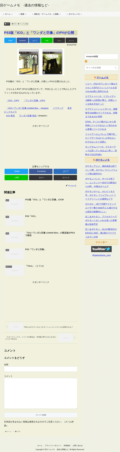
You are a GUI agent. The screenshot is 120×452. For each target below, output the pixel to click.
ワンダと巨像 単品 (27, 116)
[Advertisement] (40, 144)
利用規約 (67, 445)
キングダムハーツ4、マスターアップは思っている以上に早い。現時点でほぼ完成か (101, 151)
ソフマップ (58, 108)
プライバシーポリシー (53, 445)
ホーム (40, 445)
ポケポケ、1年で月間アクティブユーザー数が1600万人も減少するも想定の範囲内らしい (101, 208)
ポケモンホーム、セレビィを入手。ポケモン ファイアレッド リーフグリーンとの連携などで (100, 195)
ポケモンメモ (103, 160)
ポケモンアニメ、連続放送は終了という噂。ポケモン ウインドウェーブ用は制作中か (101, 170)
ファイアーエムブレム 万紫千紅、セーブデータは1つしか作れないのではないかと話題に (101, 138)
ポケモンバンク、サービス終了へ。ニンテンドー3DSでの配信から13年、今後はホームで (101, 183)
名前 (6, 364)
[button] (116, 67)
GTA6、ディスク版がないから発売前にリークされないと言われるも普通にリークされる (101, 126)
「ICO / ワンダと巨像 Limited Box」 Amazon (27, 108)
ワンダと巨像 (23, 24)
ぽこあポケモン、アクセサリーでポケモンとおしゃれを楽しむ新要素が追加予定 (101, 220)
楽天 (70, 108)
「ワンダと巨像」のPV (34, 100)
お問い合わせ (78, 445)
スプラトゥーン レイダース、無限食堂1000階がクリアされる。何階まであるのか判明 (101, 113)
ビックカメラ (10, 112)
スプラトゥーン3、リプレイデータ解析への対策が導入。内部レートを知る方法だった (101, 100)
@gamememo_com (101, 255)
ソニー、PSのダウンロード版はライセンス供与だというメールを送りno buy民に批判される (101, 88)
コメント (8, 376)
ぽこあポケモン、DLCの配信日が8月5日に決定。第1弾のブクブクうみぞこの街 (101, 233)
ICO (14, 24)
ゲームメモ (102, 77)
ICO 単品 (10, 116)
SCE (7, 24)
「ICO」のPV (12, 100)
